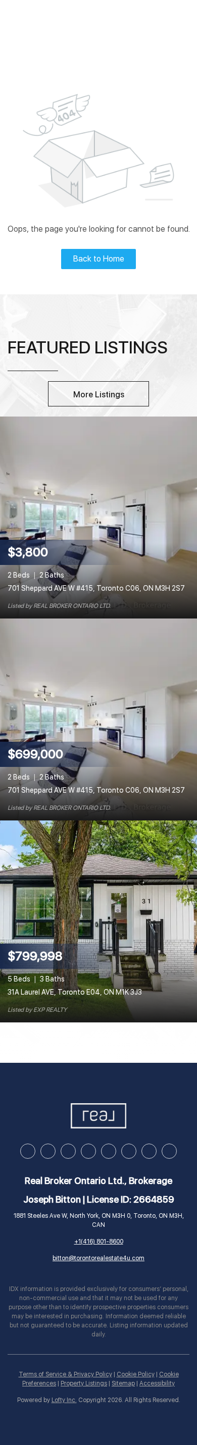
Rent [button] (143, 22)
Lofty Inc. (64, 1400)
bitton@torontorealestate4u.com (98, 1258)
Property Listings (84, 1383)
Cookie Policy (136, 1374)
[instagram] (88, 1151)
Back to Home (98, 259)
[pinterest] (149, 1151)
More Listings (98, 394)
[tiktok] (128, 1151)
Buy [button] (69, 22)
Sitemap (123, 1383)
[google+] (169, 1151)
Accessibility (157, 1383)
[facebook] (27, 1151)
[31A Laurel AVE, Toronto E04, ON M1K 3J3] (98, 920)
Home (31, 22)
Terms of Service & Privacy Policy (65, 1374)
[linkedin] (48, 1151)
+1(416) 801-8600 (98, 1241)
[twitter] (68, 1151)
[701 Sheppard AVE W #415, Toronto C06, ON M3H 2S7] (98, 517)
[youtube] (108, 1151)
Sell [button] (105, 22)
